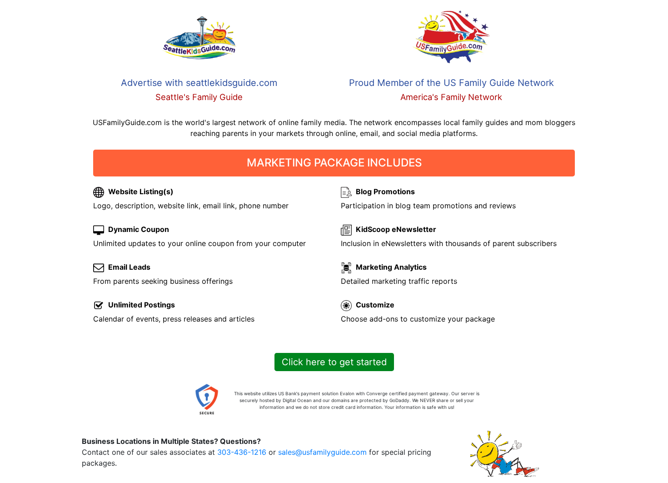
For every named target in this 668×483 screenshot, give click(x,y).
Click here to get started (334, 362)
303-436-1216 (241, 452)
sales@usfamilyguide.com (322, 452)
